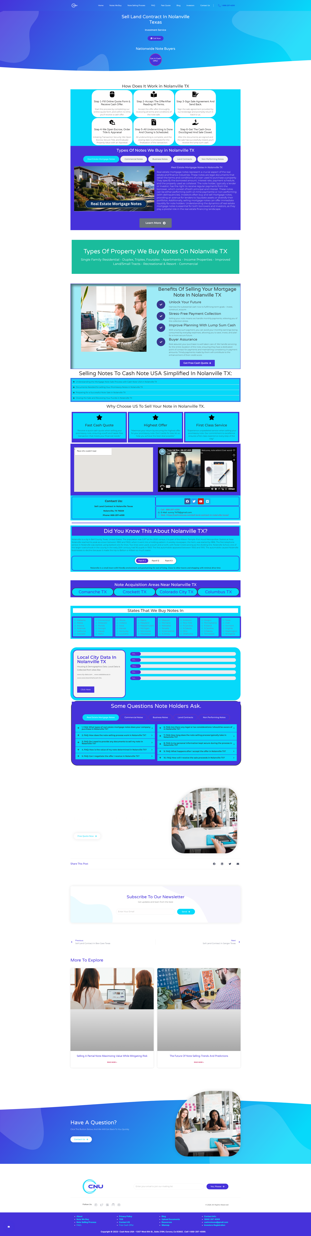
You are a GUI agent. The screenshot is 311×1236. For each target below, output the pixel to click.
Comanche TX (93, 591)
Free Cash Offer (126, 1225)
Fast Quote (165, 5)
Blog (178, 5)
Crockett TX (134, 591)
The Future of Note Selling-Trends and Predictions (199, 1056)
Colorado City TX (176, 591)
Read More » (112, 1062)
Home (100, 5)
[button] (214, 864)
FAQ (153, 5)
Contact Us (205, 5)
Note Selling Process (136, 5)
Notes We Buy (115, 5)
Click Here (86, 689)
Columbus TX (218, 591)
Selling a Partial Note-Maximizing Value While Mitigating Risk (112, 1056)
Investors (190, 5)
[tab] (101, 159)
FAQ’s (79, 1225)
